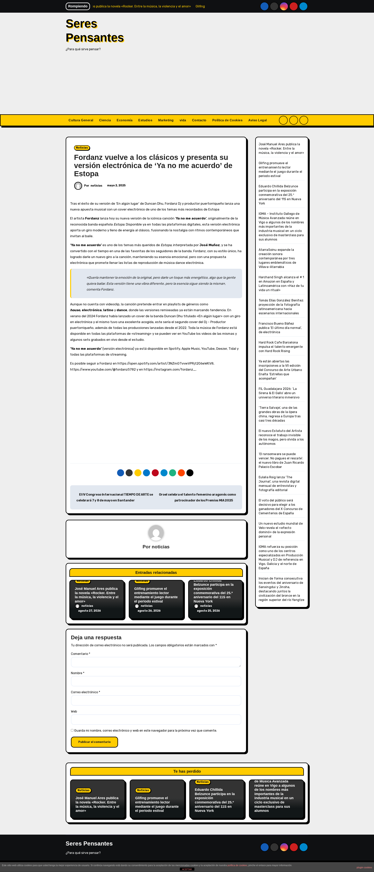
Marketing (166, 120)
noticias (96, 185)
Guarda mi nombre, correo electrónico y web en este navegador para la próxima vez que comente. (145, 730)
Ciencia (105, 120)
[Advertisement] (187, 85)
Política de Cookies (227, 120)
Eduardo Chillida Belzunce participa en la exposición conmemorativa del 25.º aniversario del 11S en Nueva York (214, 590)
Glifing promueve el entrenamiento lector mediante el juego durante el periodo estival (156, 595)
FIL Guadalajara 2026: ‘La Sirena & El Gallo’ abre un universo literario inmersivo (279, 393)
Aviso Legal (257, 120)
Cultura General (81, 120)
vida (183, 120)
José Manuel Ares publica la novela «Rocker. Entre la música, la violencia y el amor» (96, 595)
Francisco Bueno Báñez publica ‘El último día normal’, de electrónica (280, 328)
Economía (124, 120)
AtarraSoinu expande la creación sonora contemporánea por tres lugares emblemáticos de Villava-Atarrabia (277, 258)
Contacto (199, 120)
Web (74, 711)
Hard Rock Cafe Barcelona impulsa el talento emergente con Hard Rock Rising (281, 347)
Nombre (77, 673)
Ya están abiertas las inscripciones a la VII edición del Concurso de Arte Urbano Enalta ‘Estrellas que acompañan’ (280, 369)
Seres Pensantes (89, 843)
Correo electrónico (85, 692)
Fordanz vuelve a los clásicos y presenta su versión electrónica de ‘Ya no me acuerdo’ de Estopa (153, 165)
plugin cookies (364, 867)
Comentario (80, 654)
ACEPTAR (187, 869)
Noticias (82, 147)
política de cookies (237, 865)
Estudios (145, 120)
